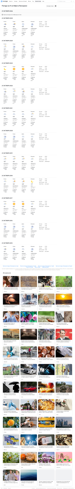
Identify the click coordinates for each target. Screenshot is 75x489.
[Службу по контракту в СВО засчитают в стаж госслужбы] (64, 390)
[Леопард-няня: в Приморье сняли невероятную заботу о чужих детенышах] (64, 284)
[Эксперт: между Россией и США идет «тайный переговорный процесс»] (46, 478)
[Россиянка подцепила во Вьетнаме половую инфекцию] (64, 372)
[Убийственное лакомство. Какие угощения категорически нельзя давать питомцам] (11, 284)
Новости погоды (29, 267)
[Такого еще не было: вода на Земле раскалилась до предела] (64, 302)
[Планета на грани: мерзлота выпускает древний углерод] (64, 354)
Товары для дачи (45, 267)
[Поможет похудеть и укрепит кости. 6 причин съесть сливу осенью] (28, 319)
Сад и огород (37, 267)
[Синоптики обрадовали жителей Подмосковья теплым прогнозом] (28, 407)
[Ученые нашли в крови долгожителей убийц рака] (46, 372)
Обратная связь (59, 488)
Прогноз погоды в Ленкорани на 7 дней (46, 266)
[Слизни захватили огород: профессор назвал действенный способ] (46, 319)
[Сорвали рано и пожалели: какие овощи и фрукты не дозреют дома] (11, 460)
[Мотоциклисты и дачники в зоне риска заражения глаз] (11, 372)
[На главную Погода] (5, 1)
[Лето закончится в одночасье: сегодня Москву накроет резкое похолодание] (64, 425)
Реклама (9, 488)
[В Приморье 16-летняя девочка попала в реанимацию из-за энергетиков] (64, 478)
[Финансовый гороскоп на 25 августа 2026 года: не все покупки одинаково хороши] (64, 460)
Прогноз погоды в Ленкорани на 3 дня (10, 266)
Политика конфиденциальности (41, 488)
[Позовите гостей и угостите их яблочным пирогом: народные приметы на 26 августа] (46, 390)
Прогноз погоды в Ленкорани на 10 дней (64, 266)
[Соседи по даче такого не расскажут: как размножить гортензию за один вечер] (46, 460)
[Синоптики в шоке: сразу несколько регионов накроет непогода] (46, 337)
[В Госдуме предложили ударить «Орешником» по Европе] (11, 302)
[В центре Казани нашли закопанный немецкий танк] (64, 319)
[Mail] (1, 1)
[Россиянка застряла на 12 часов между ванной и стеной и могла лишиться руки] (11, 354)
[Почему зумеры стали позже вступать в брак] (64, 407)
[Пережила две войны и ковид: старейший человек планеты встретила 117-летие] (46, 302)
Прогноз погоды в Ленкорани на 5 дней (28, 266)
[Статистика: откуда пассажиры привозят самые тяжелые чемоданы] (46, 425)
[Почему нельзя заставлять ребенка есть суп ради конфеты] (46, 284)
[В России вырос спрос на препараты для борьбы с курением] (11, 319)
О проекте (33, 488)
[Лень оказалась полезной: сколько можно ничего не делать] (28, 425)
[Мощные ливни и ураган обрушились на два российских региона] (28, 354)
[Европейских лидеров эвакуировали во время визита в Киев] (11, 442)
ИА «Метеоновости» (71, 488)
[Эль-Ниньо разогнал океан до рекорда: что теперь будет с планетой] (28, 478)
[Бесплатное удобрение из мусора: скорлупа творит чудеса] (46, 354)
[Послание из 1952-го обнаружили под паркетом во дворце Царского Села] (28, 284)
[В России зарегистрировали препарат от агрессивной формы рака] (11, 407)
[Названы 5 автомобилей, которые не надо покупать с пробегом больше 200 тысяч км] (28, 372)
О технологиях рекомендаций (51, 488)
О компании (5, 488)
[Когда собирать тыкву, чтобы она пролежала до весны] (28, 460)
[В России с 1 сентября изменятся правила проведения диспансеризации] (28, 302)
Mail (1, 488)
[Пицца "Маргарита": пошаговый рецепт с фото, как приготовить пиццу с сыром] (46, 407)
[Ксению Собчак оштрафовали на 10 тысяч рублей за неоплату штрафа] (64, 337)
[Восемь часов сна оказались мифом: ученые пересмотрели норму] (28, 337)
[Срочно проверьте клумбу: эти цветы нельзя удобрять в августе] (11, 425)
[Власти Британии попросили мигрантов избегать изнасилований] (11, 337)
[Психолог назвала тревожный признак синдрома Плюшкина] (64, 442)
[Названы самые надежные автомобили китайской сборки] (28, 390)
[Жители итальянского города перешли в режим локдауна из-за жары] (28, 442)
